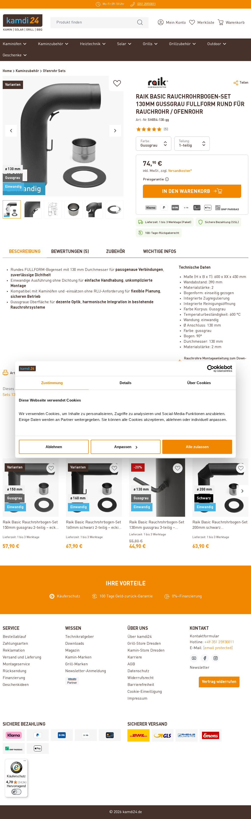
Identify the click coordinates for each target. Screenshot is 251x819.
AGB (131, 664)
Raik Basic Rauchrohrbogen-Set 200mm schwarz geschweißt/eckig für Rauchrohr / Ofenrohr (220, 525)
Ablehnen (54, 447)
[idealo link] (94, 681)
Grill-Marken (76, 664)
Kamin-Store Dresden (145, 651)
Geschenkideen (16, 685)
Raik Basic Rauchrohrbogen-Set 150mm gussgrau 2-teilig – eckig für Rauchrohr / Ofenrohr (31, 525)
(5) (175, 130)
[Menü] (25, 762)
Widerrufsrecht (140, 678)
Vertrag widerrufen (219, 682)
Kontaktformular (204, 636)
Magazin (72, 651)
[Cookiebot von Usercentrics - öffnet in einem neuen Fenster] (210, 368)
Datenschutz (138, 671)
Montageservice (16, 664)
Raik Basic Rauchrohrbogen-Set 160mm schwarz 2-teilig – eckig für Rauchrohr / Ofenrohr (93, 525)
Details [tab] (126, 382)
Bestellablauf (14, 637)
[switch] (16, 792)
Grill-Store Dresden (144, 644)
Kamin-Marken (78, 657)
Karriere (134, 657)
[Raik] (157, 82)
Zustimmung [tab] (52, 382)
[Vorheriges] (11, 131)
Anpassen (122, 447)
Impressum (137, 699)
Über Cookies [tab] (199, 382)
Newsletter (199, 668)
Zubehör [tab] (115, 252)
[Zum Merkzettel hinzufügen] (117, 83)
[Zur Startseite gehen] (23, 23)
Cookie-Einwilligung (144, 692)
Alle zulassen (197, 447)
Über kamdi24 (139, 637)
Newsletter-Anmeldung (85, 671)
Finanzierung (14, 678)
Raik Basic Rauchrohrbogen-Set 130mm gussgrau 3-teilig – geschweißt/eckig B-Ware (156, 525)
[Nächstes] (115, 131)
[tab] (25, 252)
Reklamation (14, 651)
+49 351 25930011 (219, 642)
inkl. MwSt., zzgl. (167, 171)
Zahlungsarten (15, 644)
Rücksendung (14, 671)
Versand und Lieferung (22, 657)
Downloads (74, 644)
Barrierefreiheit (140, 685)
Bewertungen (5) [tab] (70, 252)
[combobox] (91, 22)
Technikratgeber (79, 637)
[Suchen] (140, 22)
